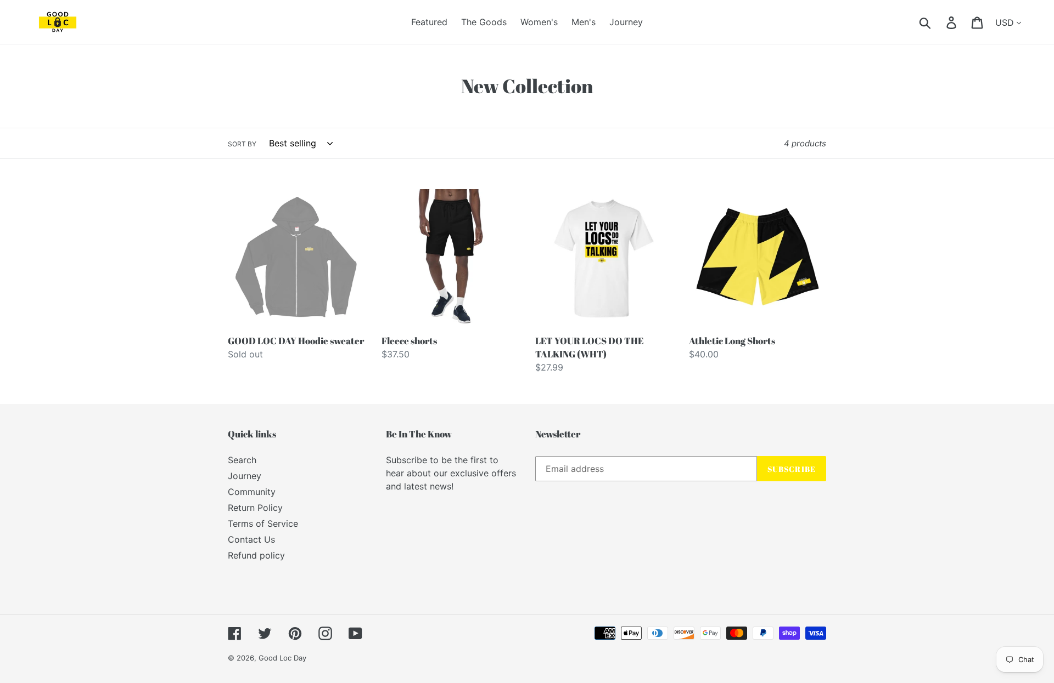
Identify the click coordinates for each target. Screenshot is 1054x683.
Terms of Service (263, 523)
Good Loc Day (282, 657)
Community (252, 491)
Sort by (242, 144)
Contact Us (251, 539)
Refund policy (256, 555)
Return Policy (255, 507)
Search (242, 459)
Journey (244, 475)
